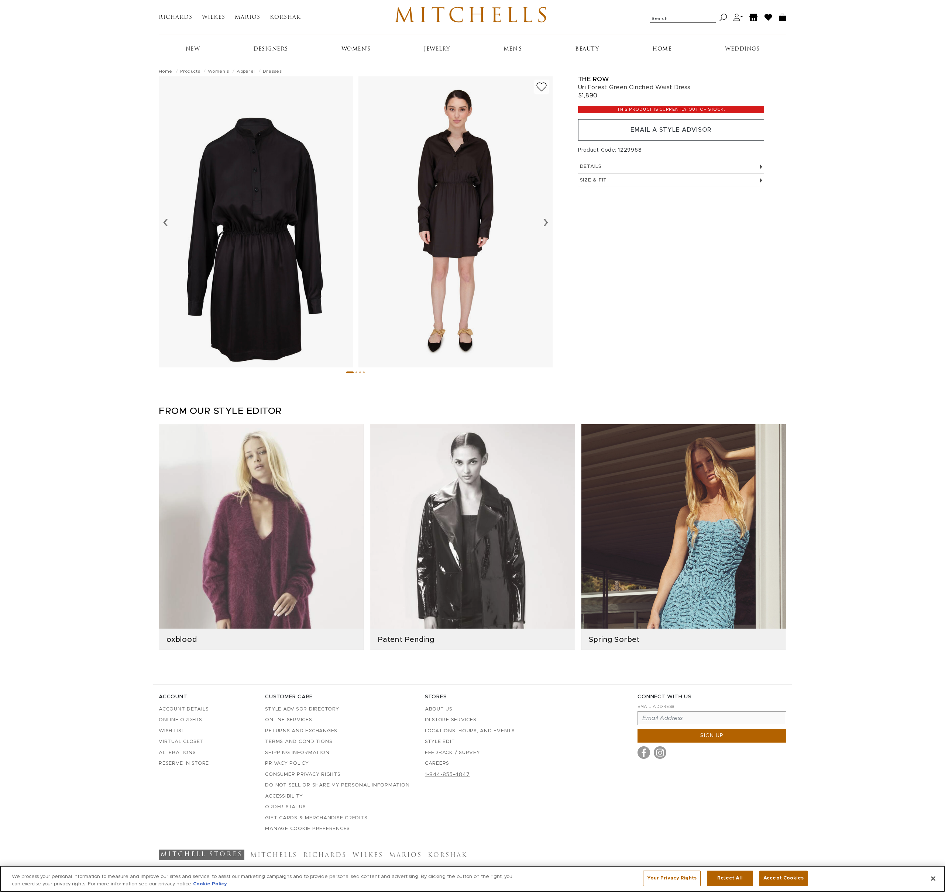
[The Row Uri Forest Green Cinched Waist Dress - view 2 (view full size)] (455, 221)
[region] (472, 879)
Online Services (288, 720)
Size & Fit (593, 180)
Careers (437, 763)
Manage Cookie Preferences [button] (307, 828)
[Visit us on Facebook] (644, 752)
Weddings (742, 49)
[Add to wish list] (541, 87)
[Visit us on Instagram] (660, 752)
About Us (439, 709)
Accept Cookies (783, 878)
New (193, 49)
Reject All (729, 878)
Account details (184, 709)
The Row (593, 79)
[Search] (723, 17)
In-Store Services (451, 720)
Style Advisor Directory (302, 709)
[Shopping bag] (782, 17)
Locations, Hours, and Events (470, 731)
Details (591, 166)
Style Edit (440, 741)
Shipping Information (297, 752)
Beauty (587, 49)
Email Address (656, 707)
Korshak (285, 17)
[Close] (933, 878)
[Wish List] (768, 17)
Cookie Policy (210, 884)
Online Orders (180, 720)
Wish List (172, 731)
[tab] (350, 372)
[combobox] (683, 17)
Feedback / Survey (452, 752)
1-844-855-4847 (447, 774)
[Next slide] (546, 222)
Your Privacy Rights (672, 878)
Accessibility (284, 796)
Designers (270, 49)
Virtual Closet (181, 741)
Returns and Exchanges (301, 731)
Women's (356, 49)
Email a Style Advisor (670, 130)
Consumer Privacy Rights (302, 774)
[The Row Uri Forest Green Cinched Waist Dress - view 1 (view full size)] (256, 221)
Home (661, 49)
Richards (175, 17)
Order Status (285, 807)
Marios (247, 17)
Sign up (712, 735)
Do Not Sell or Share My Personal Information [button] (337, 785)
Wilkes (213, 17)
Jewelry (437, 49)
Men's (513, 49)
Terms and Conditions (298, 741)
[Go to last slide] (165, 222)
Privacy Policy (287, 763)
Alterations (177, 752)
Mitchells (472, 17)
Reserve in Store (184, 763)
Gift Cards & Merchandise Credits (316, 818)
